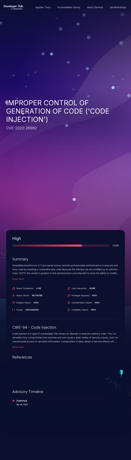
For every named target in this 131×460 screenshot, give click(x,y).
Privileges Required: (81, 295)
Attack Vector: (23, 295)
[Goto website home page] (13, 7)
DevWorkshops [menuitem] (118, 7)
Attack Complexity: (25, 288)
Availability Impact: (80, 309)
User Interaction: (79, 288)
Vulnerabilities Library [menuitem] (68, 7)
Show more (18, 279)
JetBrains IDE (79, 443)
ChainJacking (18, 443)
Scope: (19, 309)
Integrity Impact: (23, 302)
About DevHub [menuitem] (95, 7)
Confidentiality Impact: (82, 302)
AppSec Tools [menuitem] (42, 7)
